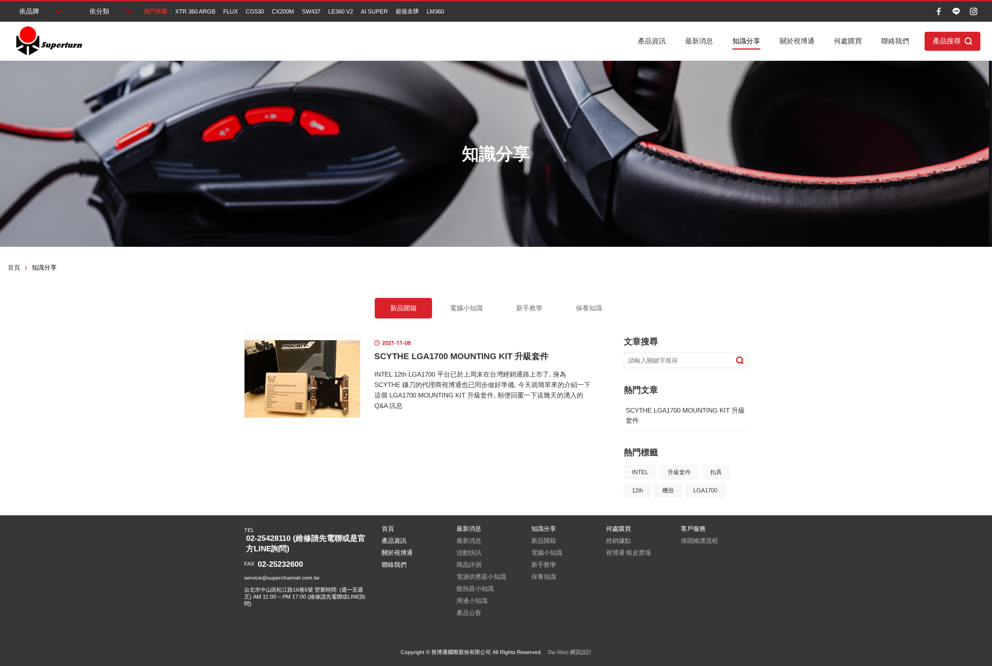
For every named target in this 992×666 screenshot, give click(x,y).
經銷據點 (618, 540)
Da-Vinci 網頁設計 (570, 652)
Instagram (973, 11)
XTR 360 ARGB (195, 11)
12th (637, 490)
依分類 (99, 11)
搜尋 (740, 360)
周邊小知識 (471, 600)
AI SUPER (374, 11)
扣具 (716, 472)
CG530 (255, 11)
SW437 (311, 11)
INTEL (640, 472)
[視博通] (48, 41)
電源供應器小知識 (481, 576)
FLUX (230, 11)
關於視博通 (797, 41)
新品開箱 (403, 308)
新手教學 (529, 308)
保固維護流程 (699, 540)
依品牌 (29, 11)
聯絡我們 (895, 41)
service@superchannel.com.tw (281, 578)
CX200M (283, 11)
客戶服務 (693, 528)
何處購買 (848, 41)
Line (956, 11)
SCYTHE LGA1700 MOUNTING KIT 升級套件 (685, 415)
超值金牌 (407, 11)
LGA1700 (705, 490)
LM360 (435, 11)
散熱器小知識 (475, 588)
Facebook (939, 11)
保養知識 (589, 308)
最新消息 (699, 41)
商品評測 (468, 564)
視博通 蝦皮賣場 (628, 552)
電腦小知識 (466, 308)
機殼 (668, 490)
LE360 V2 (340, 11)
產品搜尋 (947, 41)
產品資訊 (652, 41)
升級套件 (679, 472)
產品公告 (468, 612)
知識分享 (746, 41)
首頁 (14, 267)
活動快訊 (468, 552)
